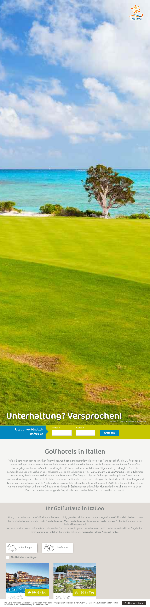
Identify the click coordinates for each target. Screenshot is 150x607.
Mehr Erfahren (42, 604)
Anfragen (109, 432)
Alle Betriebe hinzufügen (23, 557)
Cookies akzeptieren (134, 603)
